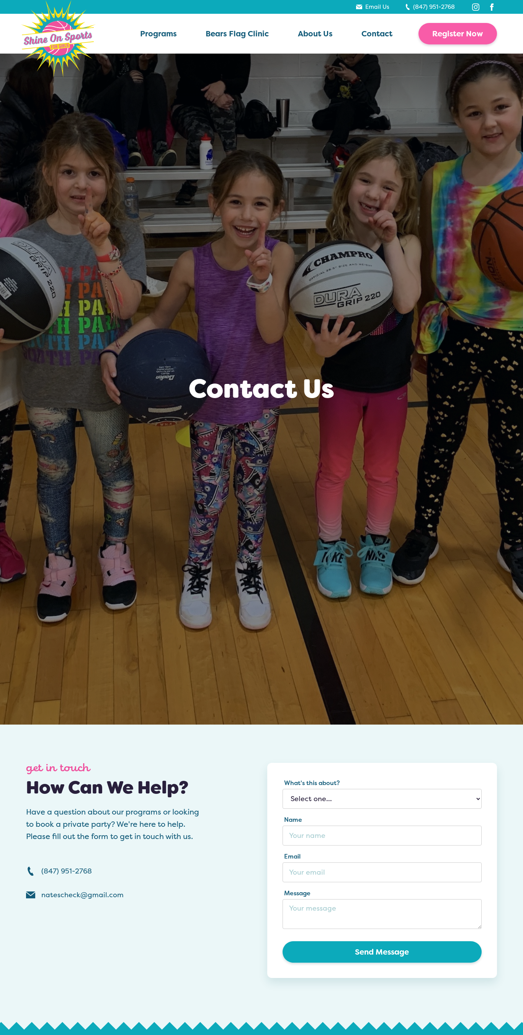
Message (297, 893)
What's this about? (312, 783)
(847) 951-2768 (434, 7)
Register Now (457, 34)
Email (292, 856)
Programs (158, 33)
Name (293, 819)
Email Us (377, 7)
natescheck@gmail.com (82, 895)
